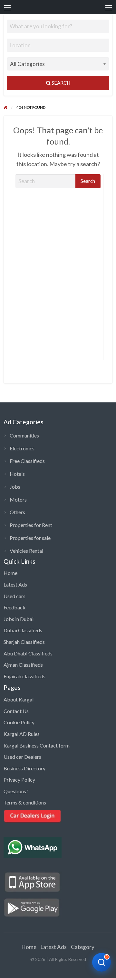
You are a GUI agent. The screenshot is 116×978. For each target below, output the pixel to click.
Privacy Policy (19, 779)
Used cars (14, 596)
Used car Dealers (22, 757)
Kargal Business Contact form (37, 745)
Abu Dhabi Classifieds (28, 653)
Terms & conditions (25, 802)
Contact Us (16, 711)
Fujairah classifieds (24, 676)
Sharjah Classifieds (24, 642)
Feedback (14, 607)
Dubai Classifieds (23, 630)
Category (82, 947)
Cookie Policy (19, 722)
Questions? (16, 791)
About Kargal (19, 699)
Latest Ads (15, 584)
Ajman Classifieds (23, 665)
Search (60, 83)
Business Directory (24, 768)
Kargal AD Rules (22, 734)
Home (10, 573)
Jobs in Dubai (19, 619)
